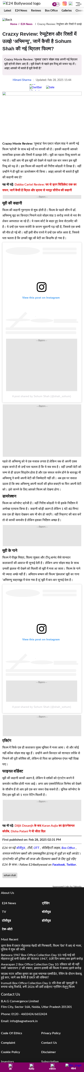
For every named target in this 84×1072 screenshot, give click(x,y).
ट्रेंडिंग (45, 903)
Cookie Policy (10, 1052)
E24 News (21, 10)
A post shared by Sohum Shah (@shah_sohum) (41, 396)
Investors (7, 1061)
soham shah (10, 875)
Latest (7, 10)
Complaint (8, 1042)
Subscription (50, 1061)
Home (13, 24)
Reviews (36, 10)
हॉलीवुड (46, 920)
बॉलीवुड (21, 847)
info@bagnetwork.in (24, 1021)
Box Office (51, 10)
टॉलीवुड (6, 920)
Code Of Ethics (11, 1033)
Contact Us (49, 1042)
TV (4, 911)
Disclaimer (48, 1052)
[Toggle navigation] (79, 5)
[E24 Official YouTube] (71, 3)
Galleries (67, 10)
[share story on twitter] (35, 87)
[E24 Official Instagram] (65, 3)
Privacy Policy (51, 1033)
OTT (37, 847)
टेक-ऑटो (7, 929)
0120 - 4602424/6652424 (29, 1014)
